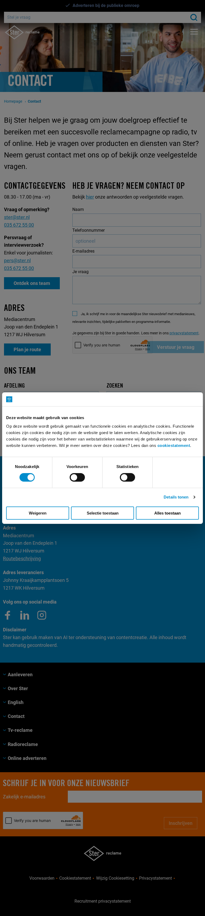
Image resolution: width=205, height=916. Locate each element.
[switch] (77, 477)
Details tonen (176, 497)
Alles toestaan (167, 513)
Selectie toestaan (103, 513)
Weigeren (37, 513)
